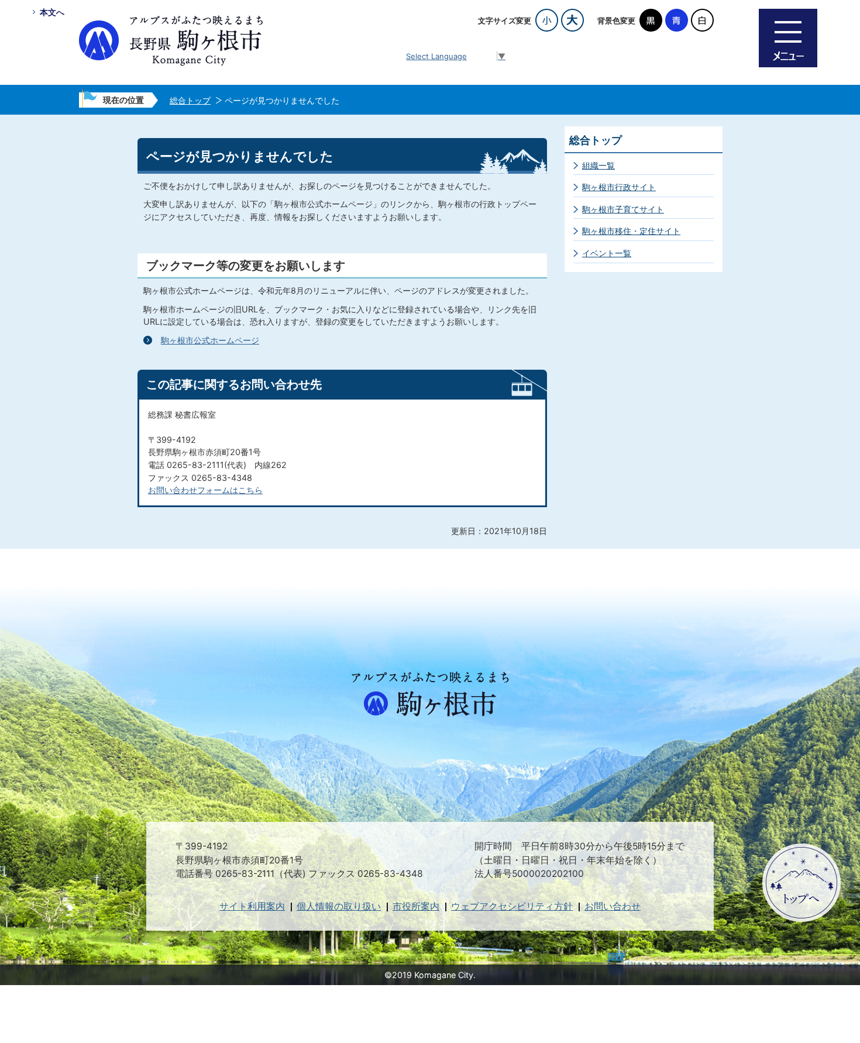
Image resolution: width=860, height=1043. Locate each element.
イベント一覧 (606, 253)
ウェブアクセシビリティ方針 (512, 906)
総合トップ (190, 100)
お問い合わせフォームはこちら (205, 490)
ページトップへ (801, 883)
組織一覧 (598, 165)
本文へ (52, 12)
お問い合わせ (612, 906)
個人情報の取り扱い (339, 906)
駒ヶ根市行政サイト (619, 187)
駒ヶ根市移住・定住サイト (631, 231)
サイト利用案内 (252, 906)
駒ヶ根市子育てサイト (623, 209)
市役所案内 (416, 906)
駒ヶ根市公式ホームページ (210, 340)
